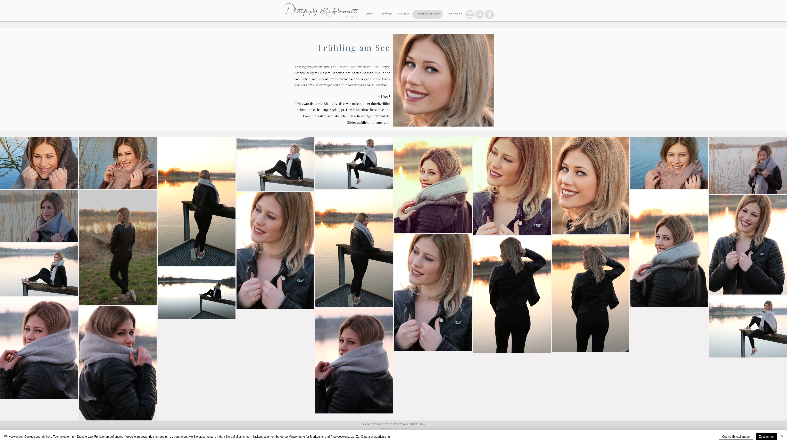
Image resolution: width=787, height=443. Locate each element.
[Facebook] (490, 14)
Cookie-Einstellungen (736, 436)
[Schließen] (782, 436)
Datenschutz (402, 428)
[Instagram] (479, 14)
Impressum (384, 428)
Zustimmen (766, 436)
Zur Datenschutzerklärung (373, 436)
